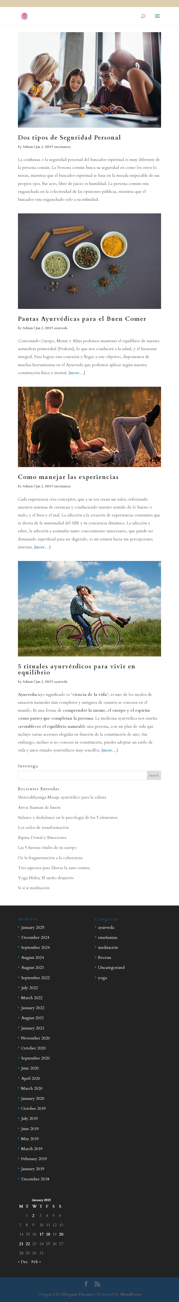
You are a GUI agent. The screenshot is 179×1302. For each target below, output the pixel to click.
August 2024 (32, 957)
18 (48, 1234)
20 (61, 1234)
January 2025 (32, 927)
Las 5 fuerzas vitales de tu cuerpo (47, 848)
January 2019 (32, 1169)
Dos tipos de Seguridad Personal (69, 137)
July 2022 (29, 988)
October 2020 (33, 1048)
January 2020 (32, 1098)
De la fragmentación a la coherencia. (50, 858)
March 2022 (31, 998)
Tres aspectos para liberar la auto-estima (54, 868)
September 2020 (35, 1058)
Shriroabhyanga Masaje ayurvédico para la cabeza (62, 797)
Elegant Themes (78, 1294)
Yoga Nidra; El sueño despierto (46, 878)
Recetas (104, 957)
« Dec (23, 1262)
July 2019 (29, 1118)
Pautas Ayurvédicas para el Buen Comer (82, 319)
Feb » (36, 1262)
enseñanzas (62, 147)
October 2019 (33, 1108)
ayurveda (60, 328)
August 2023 (32, 968)
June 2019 (30, 1129)
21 (21, 1244)
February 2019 (34, 1159)
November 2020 (35, 1038)
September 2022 (35, 978)
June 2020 (30, 1068)
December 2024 (35, 937)
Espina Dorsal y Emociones (42, 838)
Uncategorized (111, 968)
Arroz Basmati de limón (39, 807)
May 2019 (30, 1139)
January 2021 (32, 1028)
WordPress (130, 1294)
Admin (28, 147)
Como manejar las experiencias (68, 477)
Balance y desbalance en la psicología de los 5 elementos (67, 817)
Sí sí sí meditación (34, 888)
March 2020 (31, 1088)
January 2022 (32, 1008)
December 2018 (35, 1179)
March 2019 (31, 1149)
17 (41, 1234)
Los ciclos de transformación (43, 827)
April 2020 (30, 1078)
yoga (102, 978)
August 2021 (32, 1018)
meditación (108, 947)
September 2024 (35, 947)
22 (28, 1244)
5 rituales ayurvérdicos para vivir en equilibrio (77, 669)
